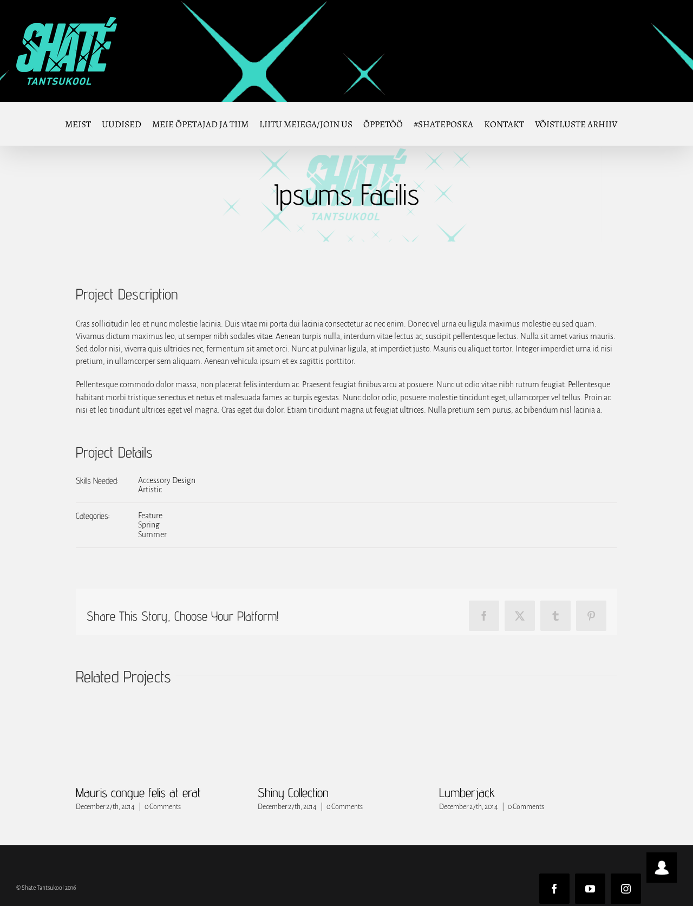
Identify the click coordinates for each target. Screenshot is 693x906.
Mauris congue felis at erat (138, 792)
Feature (150, 515)
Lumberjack (467, 792)
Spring (149, 524)
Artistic (150, 489)
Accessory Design (166, 480)
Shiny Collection (293, 792)
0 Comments (163, 807)
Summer (152, 534)
